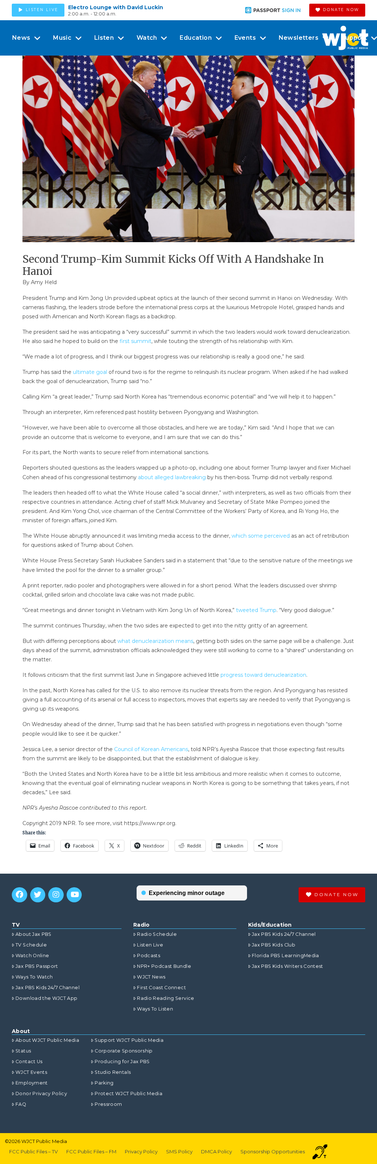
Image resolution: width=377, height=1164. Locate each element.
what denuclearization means (155, 641)
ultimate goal (90, 372)
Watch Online (32, 955)
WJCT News (151, 977)
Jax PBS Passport (36, 966)
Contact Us (29, 1061)
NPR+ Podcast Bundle (164, 966)
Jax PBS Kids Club (273, 945)
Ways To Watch (34, 977)
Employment (31, 1083)
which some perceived (261, 536)
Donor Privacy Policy (41, 1093)
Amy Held (44, 282)
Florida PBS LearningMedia (285, 955)
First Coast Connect (161, 987)
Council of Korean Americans (151, 749)
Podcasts (148, 955)
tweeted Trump (256, 610)
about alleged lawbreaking (172, 477)
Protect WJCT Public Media (128, 1093)
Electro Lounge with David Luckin (115, 7)
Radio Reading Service (165, 998)
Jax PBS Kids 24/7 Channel (47, 987)
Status (23, 1051)
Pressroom (108, 1104)
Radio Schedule (157, 934)
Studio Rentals (113, 1072)
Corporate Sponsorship (123, 1051)
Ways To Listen (155, 1009)
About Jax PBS (33, 934)
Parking (104, 1083)
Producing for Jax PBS (122, 1061)
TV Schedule (31, 945)
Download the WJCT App (46, 998)
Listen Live (150, 945)
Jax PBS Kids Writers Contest (287, 966)
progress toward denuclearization (263, 675)
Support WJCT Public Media (129, 1040)
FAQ (20, 1104)
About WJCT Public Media (47, 1040)
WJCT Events (31, 1072)
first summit (135, 341)
